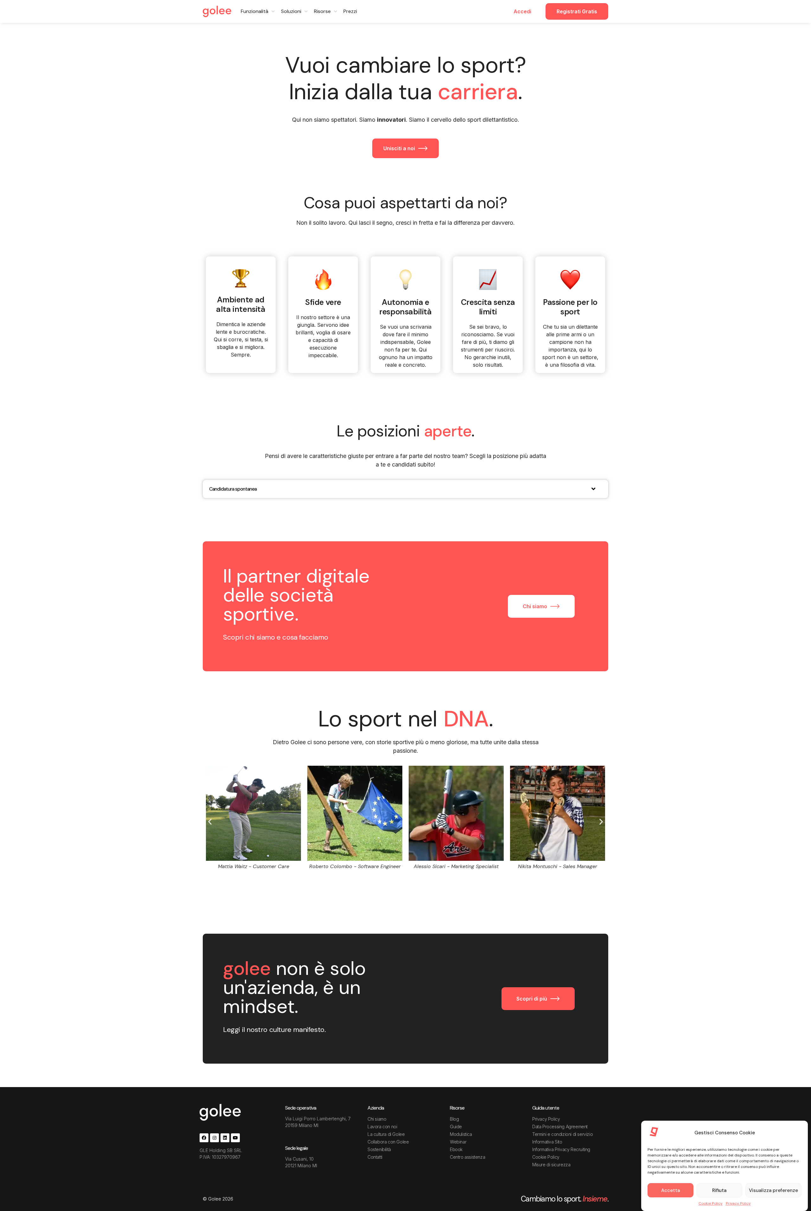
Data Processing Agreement (560, 1126)
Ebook (456, 1149)
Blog (454, 1119)
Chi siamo (376, 1119)
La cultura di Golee (386, 1134)
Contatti (374, 1157)
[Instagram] (214, 1137)
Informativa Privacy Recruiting (561, 1149)
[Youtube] (235, 1137)
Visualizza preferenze (773, 1190)
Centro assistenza (467, 1157)
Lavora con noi (382, 1126)
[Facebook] (204, 1137)
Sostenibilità (379, 1149)
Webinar (458, 1141)
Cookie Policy (711, 1203)
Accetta (670, 1190)
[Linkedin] (224, 1137)
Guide (456, 1126)
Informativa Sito (547, 1141)
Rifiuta (719, 1190)
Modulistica (461, 1134)
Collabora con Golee (388, 1141)
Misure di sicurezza (551, 1164)
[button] (210, 821)
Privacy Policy (738, 1203)
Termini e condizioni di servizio (562, 1134)
